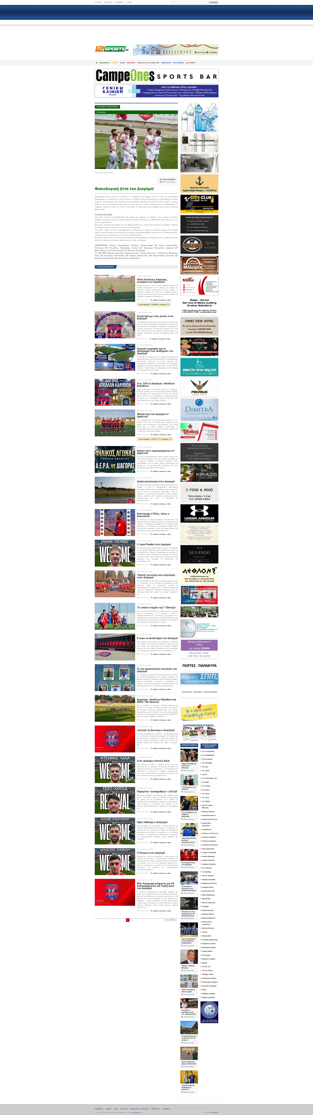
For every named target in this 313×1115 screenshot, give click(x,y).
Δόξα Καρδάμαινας (208, 895)
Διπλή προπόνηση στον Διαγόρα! (156, 481)
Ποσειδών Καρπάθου (209, 986)
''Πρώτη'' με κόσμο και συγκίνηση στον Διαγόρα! (156, 576)
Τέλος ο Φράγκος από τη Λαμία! (188, 991)
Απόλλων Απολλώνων (210, 833)
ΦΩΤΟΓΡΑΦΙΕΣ (178, 63)
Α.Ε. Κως (205, 767)
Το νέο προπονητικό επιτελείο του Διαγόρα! (157, 670)
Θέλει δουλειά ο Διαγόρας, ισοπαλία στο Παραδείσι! (152, 280)
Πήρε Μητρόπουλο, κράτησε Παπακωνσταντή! (189, 840)
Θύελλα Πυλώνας (208, 928)
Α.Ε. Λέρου (205, 770)
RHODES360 (214, 1112)
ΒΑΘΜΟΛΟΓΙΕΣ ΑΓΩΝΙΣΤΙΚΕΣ (139, 1109)
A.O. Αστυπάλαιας (208, 751)
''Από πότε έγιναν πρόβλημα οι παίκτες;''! (188, 1087)
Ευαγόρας (205, 906)
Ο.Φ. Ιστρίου (206, 955)
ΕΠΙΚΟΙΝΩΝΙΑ (119, 2)
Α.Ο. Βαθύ (205, 782)
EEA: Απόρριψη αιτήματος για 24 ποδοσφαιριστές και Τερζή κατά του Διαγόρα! (155, 886)
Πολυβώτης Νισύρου (209, 978)
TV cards (129, 2)
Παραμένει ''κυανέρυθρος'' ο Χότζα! (157, 791)
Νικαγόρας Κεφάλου (209, 947)
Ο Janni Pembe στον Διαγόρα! (154, 544)
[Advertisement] (156, 25)
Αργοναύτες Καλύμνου (210, 845)
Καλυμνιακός (206, 936)
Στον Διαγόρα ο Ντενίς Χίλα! (153, 760)
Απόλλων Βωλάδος (209, 837)
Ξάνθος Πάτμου (207, 951)
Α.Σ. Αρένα (205, 794)
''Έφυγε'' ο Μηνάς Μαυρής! (188, 967)
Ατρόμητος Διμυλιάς (209, 864)
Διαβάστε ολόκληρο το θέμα (161, 300)
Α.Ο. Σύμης (205, 790)
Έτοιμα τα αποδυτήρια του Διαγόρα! (157, 638)
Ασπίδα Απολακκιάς (209, 852)
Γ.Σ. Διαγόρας (206, 872)
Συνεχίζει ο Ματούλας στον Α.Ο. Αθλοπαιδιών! (189, 1012)
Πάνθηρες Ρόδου (207, 974)
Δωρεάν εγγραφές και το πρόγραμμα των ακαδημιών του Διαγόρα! (155, 351)
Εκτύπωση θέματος (167, 179)
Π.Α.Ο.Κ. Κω (206, 967)
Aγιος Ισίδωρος (207, 759)
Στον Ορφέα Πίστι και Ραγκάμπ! (188, 864)
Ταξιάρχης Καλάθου (208, 994)
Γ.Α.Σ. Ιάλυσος (207, 868)
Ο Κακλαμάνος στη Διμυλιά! (189, 788)
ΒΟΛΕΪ (122, 63)
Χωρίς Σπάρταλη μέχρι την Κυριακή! (189, 1063)
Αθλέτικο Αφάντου (208, 812)
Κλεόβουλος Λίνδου (209, 943)
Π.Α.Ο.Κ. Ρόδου (207, 970)
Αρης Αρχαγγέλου (208, 849)
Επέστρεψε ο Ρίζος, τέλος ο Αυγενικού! (153, 515)
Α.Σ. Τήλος (205, 797)
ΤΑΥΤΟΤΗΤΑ (98, 2)
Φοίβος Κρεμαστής (208, 997)
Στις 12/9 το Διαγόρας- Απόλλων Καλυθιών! (156, 384)
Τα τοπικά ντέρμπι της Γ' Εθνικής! (156, 607)
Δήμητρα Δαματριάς (208, 879)
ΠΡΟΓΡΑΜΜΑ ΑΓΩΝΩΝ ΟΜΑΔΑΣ (107, 107)
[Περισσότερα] (115, 277)
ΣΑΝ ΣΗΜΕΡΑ (190, 63)
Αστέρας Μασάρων (208, 856)
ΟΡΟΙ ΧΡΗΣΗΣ (108, 2)
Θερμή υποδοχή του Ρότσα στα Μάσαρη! (189, 766)
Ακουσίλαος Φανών (209, 815)
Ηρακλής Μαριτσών (208, 918)
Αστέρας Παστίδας (208, 860)
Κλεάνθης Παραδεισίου (210, 940)
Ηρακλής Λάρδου (208, 914)
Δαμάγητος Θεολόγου (209, 883)
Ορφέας (204, 963)
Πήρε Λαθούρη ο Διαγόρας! (152, 822)
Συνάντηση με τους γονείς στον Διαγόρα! (155, 317)
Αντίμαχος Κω (207, 829)
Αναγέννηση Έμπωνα (209, 819)
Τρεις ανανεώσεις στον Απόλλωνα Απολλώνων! (189, 941)
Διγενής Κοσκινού (208, 891)
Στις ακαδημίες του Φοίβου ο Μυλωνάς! (189, 814)
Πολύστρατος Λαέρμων (210, 982)
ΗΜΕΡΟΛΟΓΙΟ (166, 63)
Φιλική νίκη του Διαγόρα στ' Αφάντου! (153, 415)
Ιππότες (204, 932)
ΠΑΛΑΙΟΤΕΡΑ (171, 920)
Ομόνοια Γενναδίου (208, 959)
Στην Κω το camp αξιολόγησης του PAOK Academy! (188, 914)
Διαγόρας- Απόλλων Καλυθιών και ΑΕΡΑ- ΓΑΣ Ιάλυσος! (156, 700)
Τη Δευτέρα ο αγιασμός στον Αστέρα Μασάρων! (189, 888)
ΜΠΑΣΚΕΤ (114, 63)
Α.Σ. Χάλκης (206, 801)
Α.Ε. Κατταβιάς (207, 763)
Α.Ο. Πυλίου (206, 786)
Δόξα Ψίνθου (206, 899)
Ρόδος (204, 990)
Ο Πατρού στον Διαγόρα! (151, 852)
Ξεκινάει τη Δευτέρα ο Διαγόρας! (156, 730)
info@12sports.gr (136, 1112)
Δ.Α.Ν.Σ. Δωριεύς (208, 876)
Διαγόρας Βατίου (207, 887)
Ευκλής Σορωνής (208, 910)
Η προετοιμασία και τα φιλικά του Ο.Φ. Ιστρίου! (189, 1038)
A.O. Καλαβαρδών (208, 755)
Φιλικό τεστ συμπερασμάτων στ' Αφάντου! (156, 452)
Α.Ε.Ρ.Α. (204, 774)
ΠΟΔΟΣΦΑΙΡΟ (104, 63)
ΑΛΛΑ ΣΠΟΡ (131, 63)
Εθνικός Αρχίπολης (208, 903)
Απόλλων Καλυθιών (209, 841)
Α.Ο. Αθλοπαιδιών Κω (209, 778)
